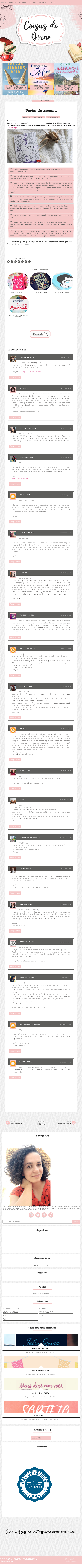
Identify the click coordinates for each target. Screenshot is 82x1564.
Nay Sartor (25, 495)
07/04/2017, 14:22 (65, 1062)
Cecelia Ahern (27, 117)
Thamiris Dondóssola (30, 837)
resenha (6, 1315)
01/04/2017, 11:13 (66, 977)
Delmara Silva (26, 904)
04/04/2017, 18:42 (65, 1024)
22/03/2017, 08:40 (65, 799)
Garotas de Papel (20, 478)
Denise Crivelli (27, 771)
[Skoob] (51, 1217)
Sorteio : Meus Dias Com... (41, 1393)
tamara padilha (27, 1062)
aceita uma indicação (11, 1308)
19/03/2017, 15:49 (66, 648)
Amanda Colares (27, 977)
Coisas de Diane (7, 1558)
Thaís (22, 799)
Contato (52, 2)
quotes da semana (53, 117)
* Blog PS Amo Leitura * (30, 372)
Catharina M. (26, 868)
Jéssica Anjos (26, 686)
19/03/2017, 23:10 (66, 771)
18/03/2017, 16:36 (66, 573)
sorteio (42, 1315)
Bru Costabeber (27, 648)
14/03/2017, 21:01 (66, 388)
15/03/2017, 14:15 (66, 457)
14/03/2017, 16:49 (65, 357)
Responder (15, 377)
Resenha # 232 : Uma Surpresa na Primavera (41, 88)
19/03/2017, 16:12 (66, 686)
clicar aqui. (13, 128)
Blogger (11, 1561)
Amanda (23, 573)
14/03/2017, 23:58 (65, 428)
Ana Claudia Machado (30, 1024)
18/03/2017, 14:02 (65, 533)
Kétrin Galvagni (27, 942)
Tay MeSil (24, 388)
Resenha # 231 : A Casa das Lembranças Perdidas (67, 88)
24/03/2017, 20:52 (65, 904)
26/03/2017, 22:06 (65, 942)
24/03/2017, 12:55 (65, 868)
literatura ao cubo (10, 1312)
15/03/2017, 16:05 (66, 495)
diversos (42, 1308)
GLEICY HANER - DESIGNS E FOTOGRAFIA (26, 1560)
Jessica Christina (28, 428)
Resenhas (22, 2)
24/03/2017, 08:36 (65, 837)
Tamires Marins (27, 533)
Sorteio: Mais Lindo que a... (41, 1348)
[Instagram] (31, 1217)
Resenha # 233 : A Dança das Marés (16, 87)
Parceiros (42, 2)
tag (4, 1319)
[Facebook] (44, 1217)
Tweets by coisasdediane (41, 1293)
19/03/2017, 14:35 (66, 615)
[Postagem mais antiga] (65, 1125)
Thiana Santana (27, 457)
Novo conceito (39, 117)
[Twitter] (38, 1217)
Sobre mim (12, 2)
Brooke (23, 728)
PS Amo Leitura (27, 357)
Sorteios (32, 2)
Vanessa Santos (27, 615)
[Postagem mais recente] (16, 1125)
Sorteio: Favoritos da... (41, 1415)
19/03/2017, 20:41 (65, 728)
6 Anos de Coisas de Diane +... (41, 1371)
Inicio (3, 2)
